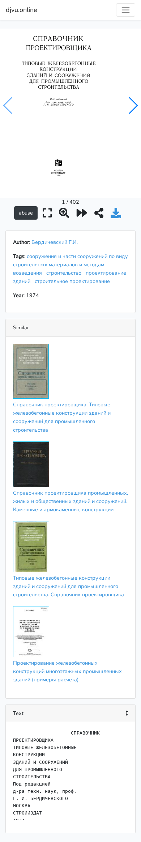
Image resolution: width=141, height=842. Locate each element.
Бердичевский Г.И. (54, 242)
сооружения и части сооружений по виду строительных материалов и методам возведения (70, 264)
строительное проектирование (74, 281)
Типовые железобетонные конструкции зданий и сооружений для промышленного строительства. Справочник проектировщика (68, 586)
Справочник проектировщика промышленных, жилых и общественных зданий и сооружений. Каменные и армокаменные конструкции (70, 501)
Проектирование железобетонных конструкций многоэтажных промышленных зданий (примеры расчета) (67, 671)
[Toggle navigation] (125, 10)
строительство (65, 272)
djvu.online (21, 9)
